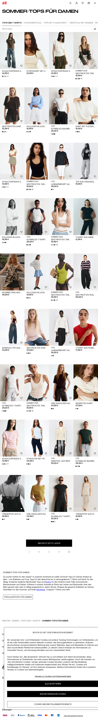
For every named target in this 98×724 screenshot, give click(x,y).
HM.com (6, 621)
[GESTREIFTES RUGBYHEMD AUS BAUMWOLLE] (86, 272)
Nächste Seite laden (49, 543)
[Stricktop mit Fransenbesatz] (36, 438)
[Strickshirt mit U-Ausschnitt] (36, 50)
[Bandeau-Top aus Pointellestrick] (12, 327)
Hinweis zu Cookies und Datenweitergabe (53, 676)
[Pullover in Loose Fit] (36, 105)
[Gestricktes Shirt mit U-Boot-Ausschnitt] (12, 105)
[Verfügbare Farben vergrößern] (4, 131)
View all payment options (73, 716)
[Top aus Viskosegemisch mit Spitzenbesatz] (86, 161)
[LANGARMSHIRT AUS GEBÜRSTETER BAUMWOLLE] (61, 161)
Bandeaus (40, 589)
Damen (15, 621)
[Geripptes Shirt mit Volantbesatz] (86, 382)
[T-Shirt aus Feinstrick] (86, 327)
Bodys (48, 582)
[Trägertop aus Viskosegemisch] (12, 493)
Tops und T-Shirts (30, 621)
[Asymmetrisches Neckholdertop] (12, 272)
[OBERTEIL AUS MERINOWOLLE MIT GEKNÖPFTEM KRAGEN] (61, 438)
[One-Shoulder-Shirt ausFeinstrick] (61, 382)
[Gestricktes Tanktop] (86, 50)
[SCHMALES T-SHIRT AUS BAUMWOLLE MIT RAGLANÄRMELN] (36, 216)
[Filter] (94, 29)
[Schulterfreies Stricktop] (12, 50)
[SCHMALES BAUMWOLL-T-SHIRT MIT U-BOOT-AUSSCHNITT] (61, 105)
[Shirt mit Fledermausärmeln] (86, 105)
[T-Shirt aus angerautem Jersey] (86, 216)
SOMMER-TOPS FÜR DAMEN (55, 621)
